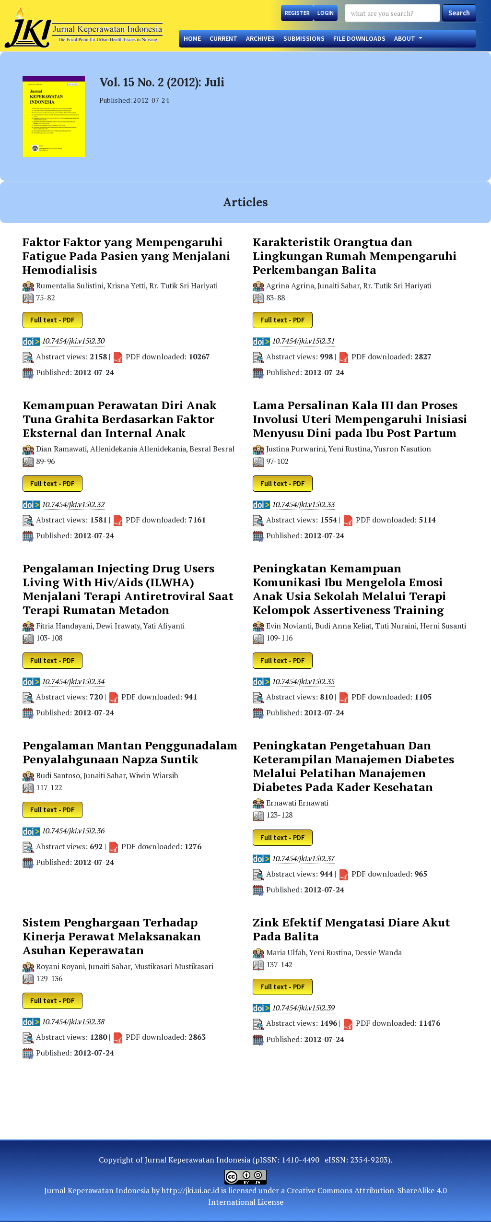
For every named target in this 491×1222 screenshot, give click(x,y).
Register (297, 12)
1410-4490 (300, 1159)
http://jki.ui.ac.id (190, 1190)
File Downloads (359, 38)
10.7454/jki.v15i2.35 (303, 681)
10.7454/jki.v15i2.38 (73, 1022)
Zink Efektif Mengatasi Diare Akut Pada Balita (351, 929)
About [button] (405, 38)
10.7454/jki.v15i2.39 (303, 1008)
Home (192, 38)
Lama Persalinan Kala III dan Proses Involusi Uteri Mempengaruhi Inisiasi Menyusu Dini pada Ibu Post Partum (360, 418)
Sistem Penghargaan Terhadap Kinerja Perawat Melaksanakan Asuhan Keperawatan (112, 936)
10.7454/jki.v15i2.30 (73, 341)
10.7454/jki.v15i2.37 (303, 859)
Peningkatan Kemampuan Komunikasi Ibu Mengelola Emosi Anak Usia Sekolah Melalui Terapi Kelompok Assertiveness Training (349, 589)
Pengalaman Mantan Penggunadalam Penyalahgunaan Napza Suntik (130, 752)
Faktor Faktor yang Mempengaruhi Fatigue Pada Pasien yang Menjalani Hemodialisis (127, 255)
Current (223, 38)
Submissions (304, 38)
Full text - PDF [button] (52, 320)
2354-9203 (369, 1159)
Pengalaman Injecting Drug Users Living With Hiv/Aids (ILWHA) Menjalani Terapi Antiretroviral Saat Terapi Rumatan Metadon (128, 589)
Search (459, 12)
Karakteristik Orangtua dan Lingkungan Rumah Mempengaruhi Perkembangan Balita (355, 255)
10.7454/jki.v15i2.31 (303, 341)
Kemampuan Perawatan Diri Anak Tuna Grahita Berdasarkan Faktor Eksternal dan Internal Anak (120, 418)
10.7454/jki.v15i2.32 (73, 504)
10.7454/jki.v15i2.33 (303, 504)
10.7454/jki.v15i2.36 (73, 831)
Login (325, 12)
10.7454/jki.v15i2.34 (73, 681)
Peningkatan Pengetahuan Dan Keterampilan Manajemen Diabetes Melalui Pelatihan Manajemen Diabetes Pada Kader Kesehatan (353, 766)
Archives (260, 38)
